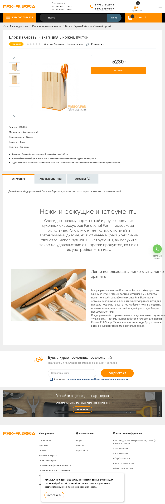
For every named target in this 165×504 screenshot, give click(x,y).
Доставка (43, 445)
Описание (18, 178)
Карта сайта (82, 450)
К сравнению (97, 44)
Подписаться (117, 373)
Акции (79, 440)
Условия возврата (48, 455)
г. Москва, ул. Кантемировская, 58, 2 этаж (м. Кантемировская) (135, 442)
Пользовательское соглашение (54, 470)
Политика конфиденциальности (55, 465)
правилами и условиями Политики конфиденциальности (98, 379)
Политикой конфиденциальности (79, 487)
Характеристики (50, 178)
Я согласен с (91, 379)
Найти (114, 17)
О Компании (45, 440)
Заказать (118, 70)
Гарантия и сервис (48, 460)
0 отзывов (59, 44)
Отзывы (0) (82, 178)
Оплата (42, 450)
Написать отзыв (74, 44)
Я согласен (54, 495)
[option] (14, 68)
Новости (80, 445)
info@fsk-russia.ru (121, 458)
